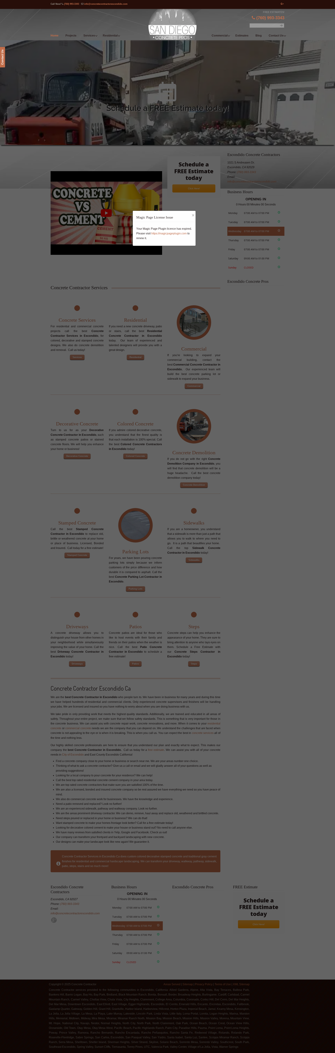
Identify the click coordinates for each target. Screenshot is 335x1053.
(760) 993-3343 (71, 4)
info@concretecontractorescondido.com (106, 4)
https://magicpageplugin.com (169, 233)
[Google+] (282, 4)
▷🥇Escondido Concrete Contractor (174, 24)
